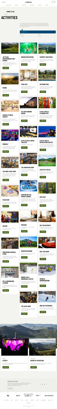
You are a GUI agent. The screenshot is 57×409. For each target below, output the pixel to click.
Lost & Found (6, 400)
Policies (37, 400)
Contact (26, 400)
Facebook (42, 384)
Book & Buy (4, 2)
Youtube (44, 384)
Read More (6, 68)
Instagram (40, 384)
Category (21, 34)
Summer (46, 5)
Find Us (22, 400)
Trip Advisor (46, 384)
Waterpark (16, 5)
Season (39, 34)
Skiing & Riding (8, 5)
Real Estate (16, 400)
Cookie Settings (43, 400)
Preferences (28, 402)
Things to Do (24, 5)
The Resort (39, 5)
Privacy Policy (50, 400)
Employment (32, 400)
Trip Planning (32, 5)
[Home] (28, 2)
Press (12, 400)
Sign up (10, 388)
